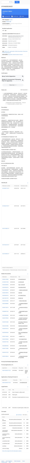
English (11, 19)
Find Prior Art (15, 16)
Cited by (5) (6, 51)
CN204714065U (5, 336)
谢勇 (10, 21)
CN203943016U (5, 295)
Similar (22, 16)
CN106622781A (5, 205)
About (3, 461)
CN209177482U (5, 348)
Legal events (12, 51)
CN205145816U (5, 356)
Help (10, 462)
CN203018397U (5, 292)
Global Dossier (16, 54)
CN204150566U (5, 339)
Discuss (21, 54)
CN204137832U (5, 318)
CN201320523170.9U (6, 370)
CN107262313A (5, 244)
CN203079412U (5, 328)
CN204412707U (5, 352)
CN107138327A (5, 228)
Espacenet (10, 54)
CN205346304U (5, 332)
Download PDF (7, 16)
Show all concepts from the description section (11, 450)
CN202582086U (5, 315)
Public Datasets (17, 461)
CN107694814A (5, 253)
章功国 (7, 21)
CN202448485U (5, 303)
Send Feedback (9, 461)
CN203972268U (5, 321)
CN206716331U (5, 307)
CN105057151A (5, 188)
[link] (4, 420)
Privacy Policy (4, 462)
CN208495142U (5, 311)
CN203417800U (5, 279)
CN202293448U (5, 325)
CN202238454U (5, 284)
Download (19, 414)
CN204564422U (5, 290)
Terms (23, 461)
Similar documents (18, 51)
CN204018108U (5, 300)
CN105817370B (5, 282)
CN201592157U (5, 298)
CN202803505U (5, 345)
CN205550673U (5, 287)
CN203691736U (5, 341)
